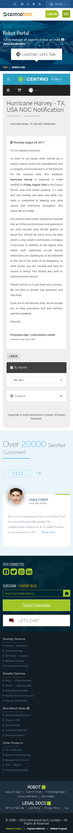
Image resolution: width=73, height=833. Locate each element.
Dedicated (21, 645)
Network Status (14, 828)
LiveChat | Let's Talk (39, 54)
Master (9, 685)
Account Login (13, 792)
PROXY (17, 765)
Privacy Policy (53, 808)
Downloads (47, 796)
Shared (9, 645)
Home (5, 67)
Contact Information (37, 605)
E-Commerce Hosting (16, 666)
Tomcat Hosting (13, 650)
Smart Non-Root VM (16, 730)
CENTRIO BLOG (28, 585)
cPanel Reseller (23, 680)
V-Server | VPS (12, 720)
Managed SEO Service (17, 760)
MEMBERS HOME (18, 67)
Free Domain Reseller (16, 770)
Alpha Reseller (24, 685)
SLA (66, 808)
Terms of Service (14, 808)
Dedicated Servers (15, 735)
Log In (52, 14)
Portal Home (13, 115)
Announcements (32, 115)
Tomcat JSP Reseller (16, 700)
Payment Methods (36, 828)
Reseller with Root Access (19, 695)
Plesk (8, 680)
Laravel (24, 655)
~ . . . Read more (45, 532)
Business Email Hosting (18, 755)
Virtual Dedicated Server (18, 715)
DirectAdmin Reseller (16, 690)
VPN (7, 765)
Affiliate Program (58, 828)
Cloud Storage (12, 725)
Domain (59, 4)
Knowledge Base (55, 792)
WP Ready (10, 655)
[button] (66, 14)
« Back (13, 356)
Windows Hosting (14, 660)
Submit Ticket (34, 792)
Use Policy (35, 808)
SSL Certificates (13, 749)
